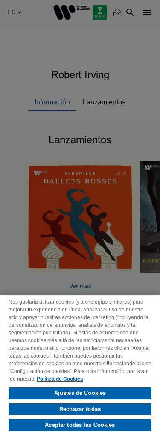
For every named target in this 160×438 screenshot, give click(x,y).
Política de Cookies (60, 379)
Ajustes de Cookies (80, 393)
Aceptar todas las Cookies (80, 425)
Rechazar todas (80, 409)
